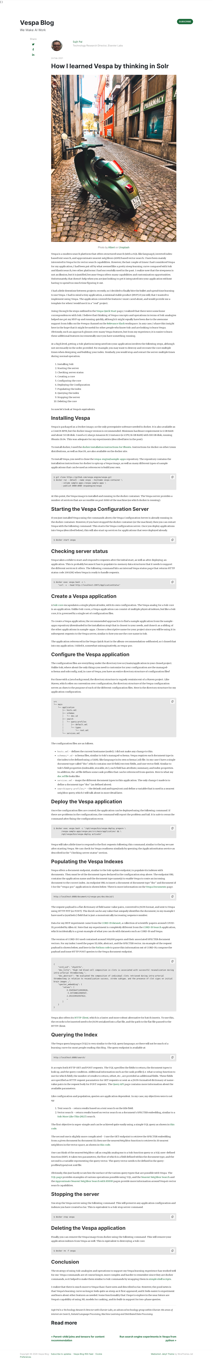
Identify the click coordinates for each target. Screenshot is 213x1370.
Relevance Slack (116, 323)
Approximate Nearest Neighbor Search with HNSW (84, 1181)
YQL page (56, 1177)
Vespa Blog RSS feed (83, 1354)
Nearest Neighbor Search (155, 1177)
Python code (103, 947)
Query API (118, 1084)
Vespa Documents (156, 886)
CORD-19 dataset (111, 923)
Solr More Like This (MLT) (72, 1116)
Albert (111, 247)
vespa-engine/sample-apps (110, 459)
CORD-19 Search (152, 927)
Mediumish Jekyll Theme (162, 1354)
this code (105, 1144)
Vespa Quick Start (106, 311)
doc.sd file (63, 776)
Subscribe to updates (61, 1354)
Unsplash (124, 247)
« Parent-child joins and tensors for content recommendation (77, 1338)
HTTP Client (81, 1017)
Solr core (58, 605)
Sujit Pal (77, 41)
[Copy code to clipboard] (172, 477)
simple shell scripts (160, 1279)
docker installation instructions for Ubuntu (106, 447)
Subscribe (185, 21)
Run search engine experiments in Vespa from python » (148, 1338)
